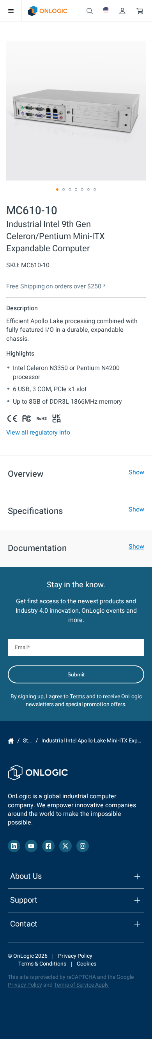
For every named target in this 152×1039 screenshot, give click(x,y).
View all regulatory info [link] (38, 432)
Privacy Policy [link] (75, 956)
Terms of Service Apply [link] (81, 985)
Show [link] (136, 472)
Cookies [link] (86, 964)
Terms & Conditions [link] (42, 964)
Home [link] (11, 741)
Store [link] (29, 741)
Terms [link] (77, 696)
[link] (47, 11)
